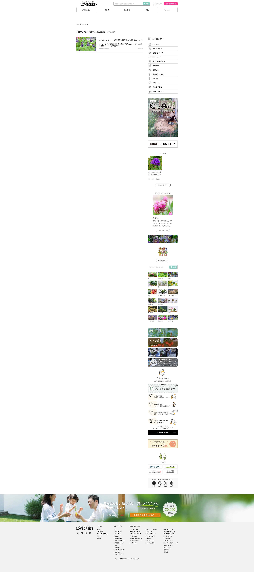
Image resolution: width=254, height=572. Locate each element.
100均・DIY (149, 531)
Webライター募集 (168, 545)
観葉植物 (155, 70)
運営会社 (165, 552)
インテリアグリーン (151, 534)
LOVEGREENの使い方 (169, 531)
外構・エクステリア (158, 91)
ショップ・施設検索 (103, 534)
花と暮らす (156, 44)
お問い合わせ (167, 547)
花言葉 (107, 10)
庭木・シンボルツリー (159, 61)
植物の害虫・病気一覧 (136, 538)
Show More (161, 185)
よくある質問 (166, 538)
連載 (147, 10)
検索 (147, 4)
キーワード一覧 (167, 536)
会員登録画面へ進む (162, 432)
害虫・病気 (156, 66)
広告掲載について (168, 540)
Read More (161, 230)
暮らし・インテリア (135, 531)
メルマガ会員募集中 (168, 534)
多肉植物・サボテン (158, 74)
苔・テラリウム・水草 (151, 529)
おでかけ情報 (134, 529)
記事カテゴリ (86, 10)
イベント (100, 536)
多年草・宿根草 (157, 87)
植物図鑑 (127, 10)
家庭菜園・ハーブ (158, 53)
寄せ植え (155, 78)
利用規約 (165, 550)
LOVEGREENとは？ (168, 529)
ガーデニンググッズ (136, 534)
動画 (99, 538)
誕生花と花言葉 (90, 39)
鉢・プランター (150, 540)
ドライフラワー (134, 536)
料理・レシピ (156, 83)
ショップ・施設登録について (170, 543)
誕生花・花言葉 (157, 49)
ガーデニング (157, 57)
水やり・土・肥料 (150, 543)
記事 (99, 529)
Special (166, 10)
